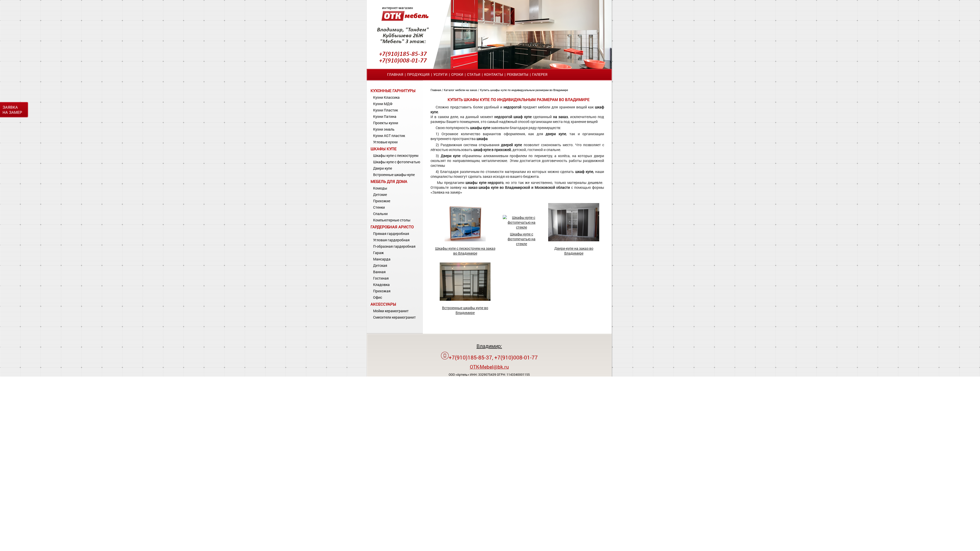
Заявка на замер (12, 110)
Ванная (379, 271)
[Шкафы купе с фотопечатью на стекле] (521, 227)
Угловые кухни (385, 142)
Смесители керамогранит (394, 317)
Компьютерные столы (391, 220)
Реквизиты (517, 74)
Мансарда (381, 259)
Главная (395, 74)
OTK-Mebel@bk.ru (489, 367)
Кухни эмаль (384, 129)
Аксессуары (383, 304)
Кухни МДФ (383, 103)
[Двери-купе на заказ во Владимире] (573, 239)
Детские (380, 194)
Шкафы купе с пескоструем (395, 155)
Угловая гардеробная (391, 239)
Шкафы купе (384, 148)
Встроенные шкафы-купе (394, 174)
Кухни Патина (384, 116)
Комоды (380, 188)
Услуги (440, 74)
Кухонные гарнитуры (393, 90)
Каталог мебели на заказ (461, 90)
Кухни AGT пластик (389, 135)
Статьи (473, 74)
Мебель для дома (389, 181)
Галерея (539, 74)
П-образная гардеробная (394, 246)
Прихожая (381, 291)
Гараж (378, 252)
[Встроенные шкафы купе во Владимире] (465, 299)
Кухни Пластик (385, 110)
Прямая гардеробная (391, 233)
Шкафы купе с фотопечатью (396, 161)
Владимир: (489, 346)
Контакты (493, 74)
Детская (380, 265)
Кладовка (381, 284)
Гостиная (381, 278)
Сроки (457, 74)
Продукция (418, 74)
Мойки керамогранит (391, 310)
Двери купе (382, 168)
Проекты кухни (385, 122)
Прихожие (381, 200)
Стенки (379, 207)
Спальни (380, 213)
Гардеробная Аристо (392, 226)
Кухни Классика (386, 97)
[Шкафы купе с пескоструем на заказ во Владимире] (465, 239)
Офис (377, 297)
